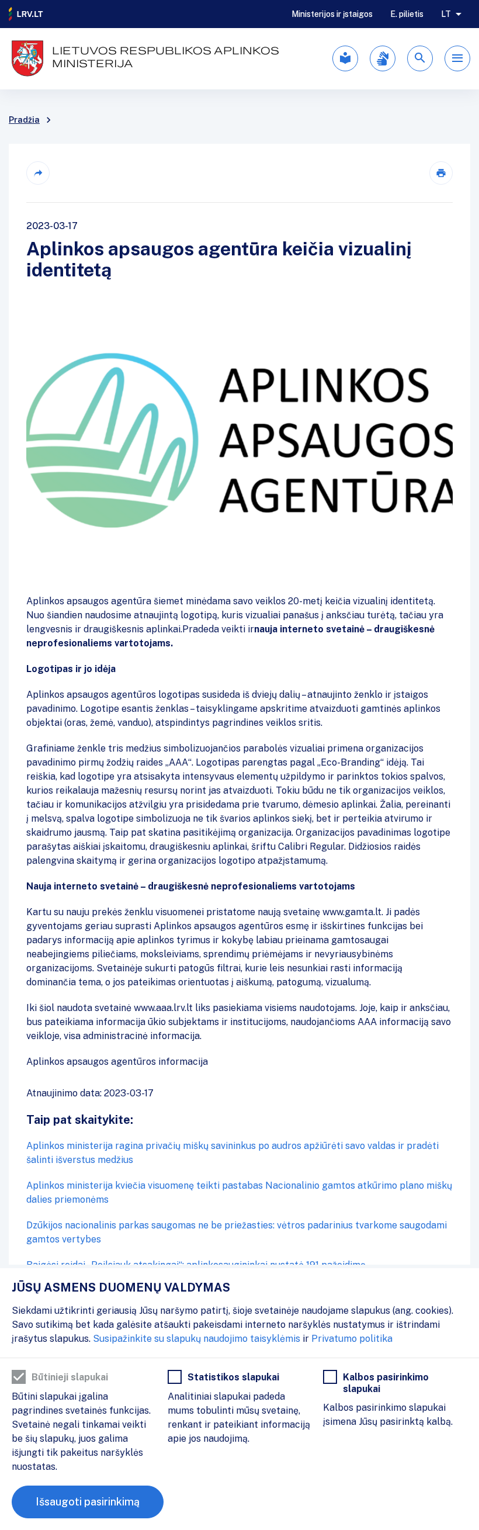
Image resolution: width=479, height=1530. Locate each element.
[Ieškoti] (420, 58)
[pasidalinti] (38, 173)
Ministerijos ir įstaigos (332, 14)
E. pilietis (407, 14)
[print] (441, 173)
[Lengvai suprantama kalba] (345, 58)
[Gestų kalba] (382, 58)
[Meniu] (457, 58)
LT (446, 14)
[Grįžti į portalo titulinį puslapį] (26, 14)
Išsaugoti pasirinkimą (88, 1502)
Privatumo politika (352, 1338)
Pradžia (24, 119)
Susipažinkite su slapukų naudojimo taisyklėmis (196, 1338)
